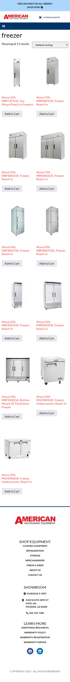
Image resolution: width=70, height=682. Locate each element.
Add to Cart (12, 114)
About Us (35, 570)
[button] (3, 26)
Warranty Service (35, 642)
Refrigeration (35, 550)
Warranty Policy (35, 632)
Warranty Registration (35, 637)
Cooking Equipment (35, 545)
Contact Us (35, 575)
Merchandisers (35, 560)
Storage (35, 555)
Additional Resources (35, 627)
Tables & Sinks (35, 565)
